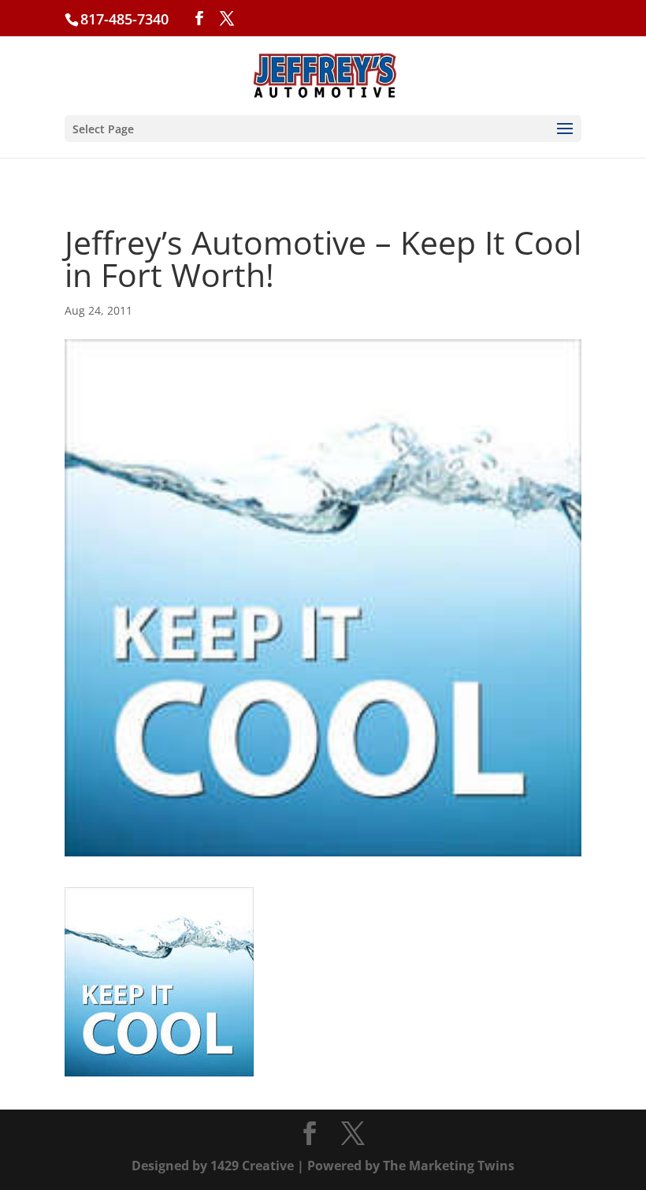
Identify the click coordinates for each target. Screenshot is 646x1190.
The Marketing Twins (448, 1165)
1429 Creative (252, 1165)
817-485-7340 (124, 18)
